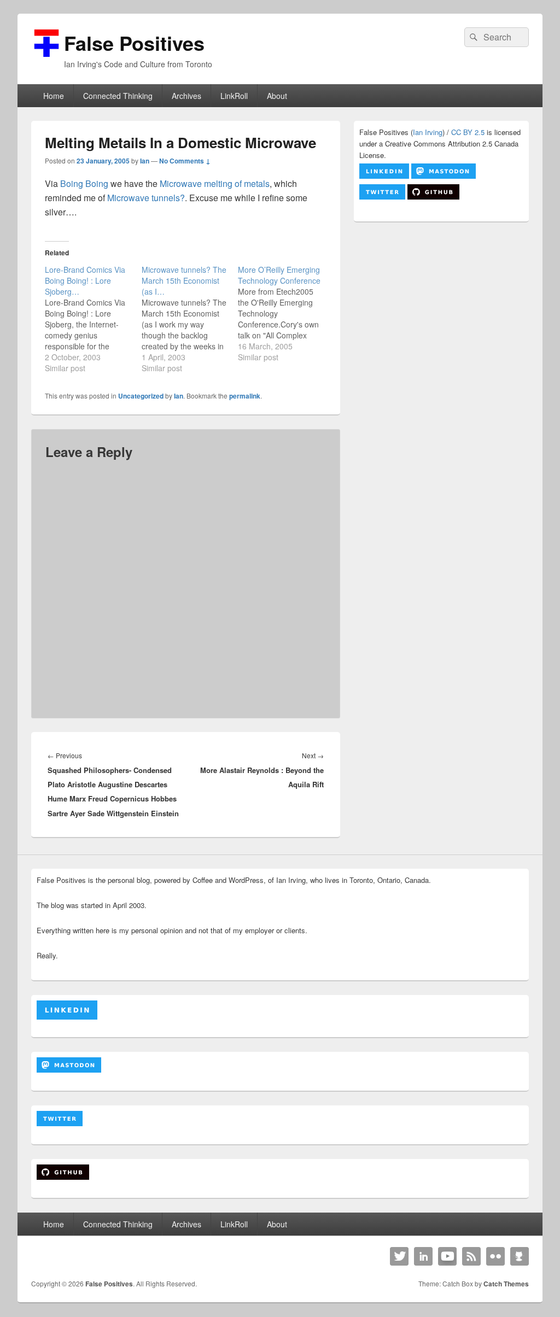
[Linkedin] (423, 1256)
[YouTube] (447, 1256)
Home (53, 95)
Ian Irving (427, 132)
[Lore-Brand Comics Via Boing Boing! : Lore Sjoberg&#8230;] (93, 318)
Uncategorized (141, 396)
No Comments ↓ (185, 161)
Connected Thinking (118, 95)
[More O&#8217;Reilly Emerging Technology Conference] (286, 313)
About (277, 95)
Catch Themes (506, 1284)
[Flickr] (495, 1256)
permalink (244, 396)
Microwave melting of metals (215, 183)
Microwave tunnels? (146, 197)
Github (519, 1256)
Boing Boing (84, 183)
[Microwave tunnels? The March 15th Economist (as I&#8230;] (190, 318)
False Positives (134, 42)
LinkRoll (234, 95)
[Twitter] (399, 1256)
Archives (186, 95)
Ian (144, 161)
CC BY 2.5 (468, 132)
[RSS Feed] (471, 1256)
